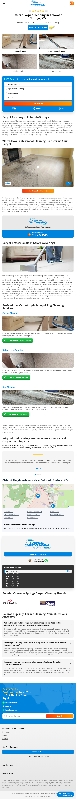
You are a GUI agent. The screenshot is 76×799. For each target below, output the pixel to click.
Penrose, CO (8, 518)
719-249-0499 (39, 234)
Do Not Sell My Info (29, 796)
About (4, 735)
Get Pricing (38, 103)
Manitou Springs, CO (34, 512)
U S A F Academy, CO (11, 515)
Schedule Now (38, 752)
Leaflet (71, 507)
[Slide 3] (38, 474)
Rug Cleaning (13, 93)
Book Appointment (38, 554)
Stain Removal (13, 98)
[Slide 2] (37, 474)
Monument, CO (32, 518)
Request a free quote (38, 28)
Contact (5, 739)
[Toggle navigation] (4, 3)
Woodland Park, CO (57, 515)
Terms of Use (39, 796)
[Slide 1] (35, 474)
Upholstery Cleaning (16, 89)
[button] (38, 496)
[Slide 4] (40, 474)
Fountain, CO (8, 512)
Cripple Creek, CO (33, 515)
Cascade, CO (54, 512)
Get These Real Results (38, 191)
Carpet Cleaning (14, 84)
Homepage (6, 732)
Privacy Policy (47, 796)
